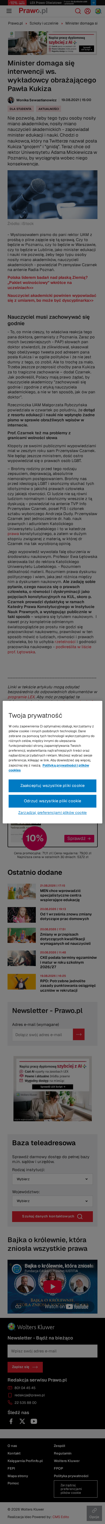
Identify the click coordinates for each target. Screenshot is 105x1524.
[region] (53, 762)
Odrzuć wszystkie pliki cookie (52, 800)
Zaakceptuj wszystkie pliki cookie (52, 785)
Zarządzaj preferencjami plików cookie (52, 812)
